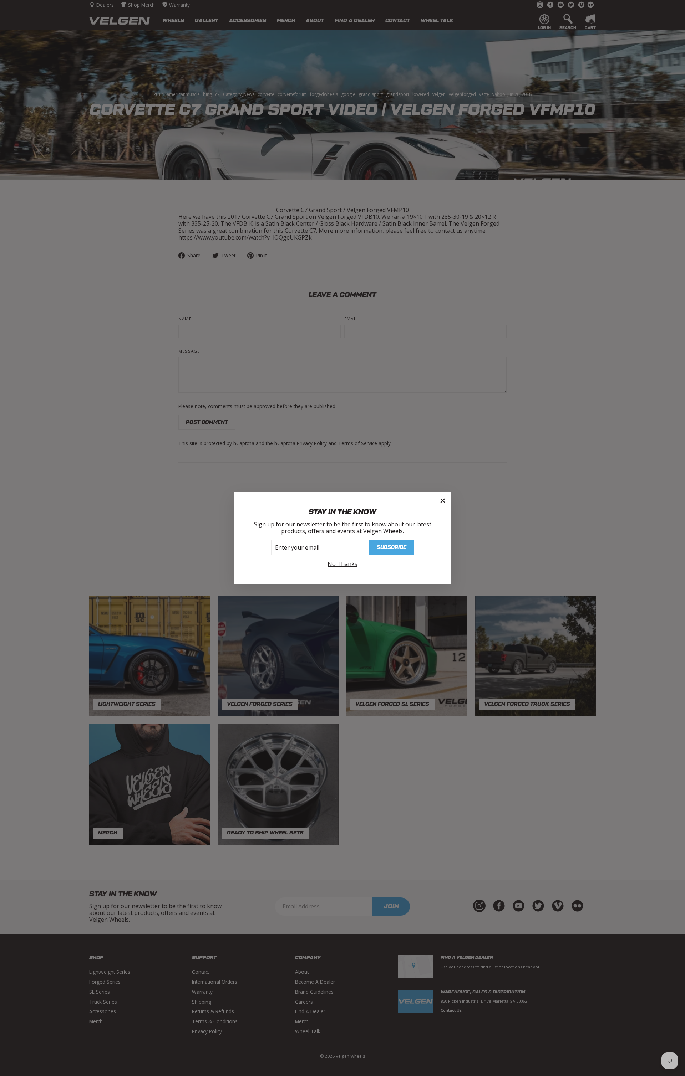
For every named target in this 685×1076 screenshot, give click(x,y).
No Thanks (342, 564)
